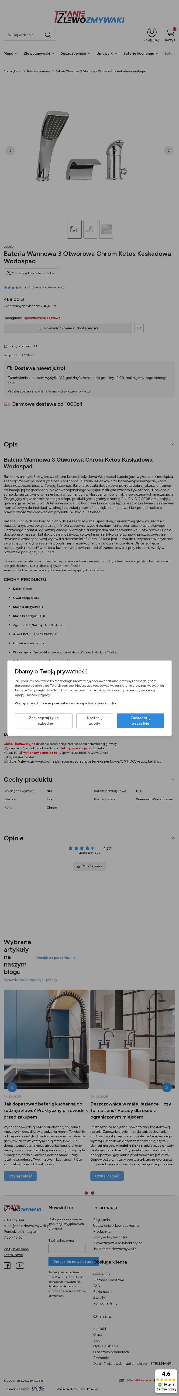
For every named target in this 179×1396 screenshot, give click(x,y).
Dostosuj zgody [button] (95, 721)
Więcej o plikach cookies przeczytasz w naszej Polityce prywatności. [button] (66, 703)
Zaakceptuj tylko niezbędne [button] (44, 721)
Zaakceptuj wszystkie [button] (141, 721)
